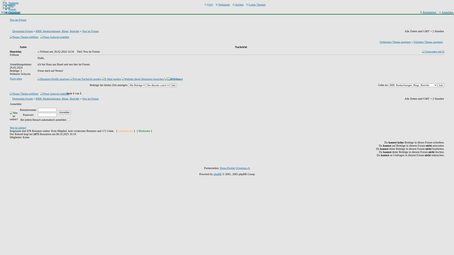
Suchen (239, 4)
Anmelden (447, 12)
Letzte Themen (257, 4)
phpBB (218, 174)
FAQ (210, 4)
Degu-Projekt (227, 168)
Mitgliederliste (12, 12)
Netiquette (224, 4)
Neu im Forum (18, 19)
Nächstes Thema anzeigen (428, 42)
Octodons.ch (243, 168)
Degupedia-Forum (22, 31)
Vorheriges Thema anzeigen (395, 42)
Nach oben (16, 78)
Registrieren (429, 12)
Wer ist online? (18, 127)
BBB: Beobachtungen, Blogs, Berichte (57, 31)
